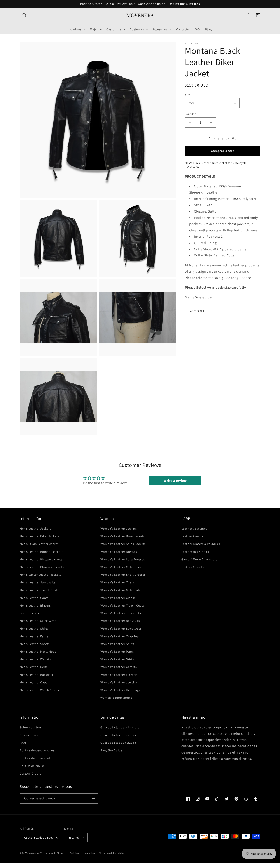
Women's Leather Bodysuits (120, 621)
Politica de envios (32, 766)
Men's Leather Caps (33, 682)
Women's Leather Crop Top (119, 636)
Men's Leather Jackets (35, 528)
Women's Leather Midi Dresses (122, 567)
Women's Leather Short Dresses (122, 575)
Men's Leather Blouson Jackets (42, 567)
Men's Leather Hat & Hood (38, 651)
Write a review (175, 480)
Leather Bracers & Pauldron (200, 544)
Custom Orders (30, 773)
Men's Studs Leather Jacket (39, 544)
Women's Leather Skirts (117, 659)
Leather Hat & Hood (195, 552)
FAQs (23, 743)
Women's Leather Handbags (120, 690)
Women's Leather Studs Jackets (122, 544)
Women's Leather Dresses (118, 552)
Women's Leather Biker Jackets (122, 536)
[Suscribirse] (93, 798)
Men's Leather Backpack (37, 675)
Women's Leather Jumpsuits (120, 613)
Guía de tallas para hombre (119, 727)
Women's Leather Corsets (118, 667)
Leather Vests (29, 613)
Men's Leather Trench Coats (39, 590)
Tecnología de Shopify (53, 852)
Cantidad (190, 114)
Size (187, 94)
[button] (24, 15)
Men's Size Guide (198, 297)
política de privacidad (35, 758)
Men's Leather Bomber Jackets (41, 552)
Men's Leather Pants (34, 636)
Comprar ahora (222, 151)
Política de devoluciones (37, 750)
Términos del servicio (111, 852)
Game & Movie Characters (199, 559)
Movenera (34, 852)
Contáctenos (29, 735)
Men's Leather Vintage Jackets (41, 559)
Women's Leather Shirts (117, 644)
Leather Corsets (192, 567)
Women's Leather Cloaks (117, 598)
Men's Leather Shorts (35, 644)
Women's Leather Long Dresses (122, 559)
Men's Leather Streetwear (38, 621)
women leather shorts (116, 698)
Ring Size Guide (111, 750)
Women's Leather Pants (117, 651)
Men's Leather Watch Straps (39, 690)
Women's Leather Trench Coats (122, 605)
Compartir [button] (197, 311)
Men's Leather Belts (33, 667)
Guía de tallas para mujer (118, 735)
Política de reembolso (82, 852)
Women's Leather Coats (117, 582)
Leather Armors (192, 536)
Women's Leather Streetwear (121, 629)
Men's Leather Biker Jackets (39, 536)
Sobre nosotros (31, 727)
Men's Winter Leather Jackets (40, 575)
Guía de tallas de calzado (118, 743)
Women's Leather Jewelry (118, 682)
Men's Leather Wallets (35, 659)
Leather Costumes (194, 528)
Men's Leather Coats (34, 598)
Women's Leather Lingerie (118, 675)
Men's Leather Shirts (34, 629)
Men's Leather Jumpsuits (37, 582)
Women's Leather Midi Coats (120, 590)
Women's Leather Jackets (118, 528)
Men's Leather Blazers (35, 605)
